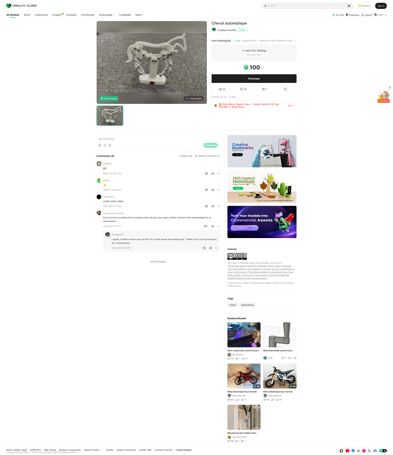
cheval (232, 305)
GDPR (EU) (35, 450)
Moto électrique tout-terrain (242, 391)
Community (87, 14)
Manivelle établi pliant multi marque (277, 350)
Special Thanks (91, 450)
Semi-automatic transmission (243, 350)
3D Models (12, 14)
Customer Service (163, 450)
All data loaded (158, 261)
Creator (56, 14)
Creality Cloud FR (226, 30)
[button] (380, 14)
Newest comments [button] (207, 156)
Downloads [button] (105, 14)
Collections (41, 14)
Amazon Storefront (126, 450)
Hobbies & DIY (249, 41)
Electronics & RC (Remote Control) (277, 41)
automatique (247, 305)
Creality (110, 450)
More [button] (139, 14)
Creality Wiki (145, 450)
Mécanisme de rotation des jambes (241, 433)
